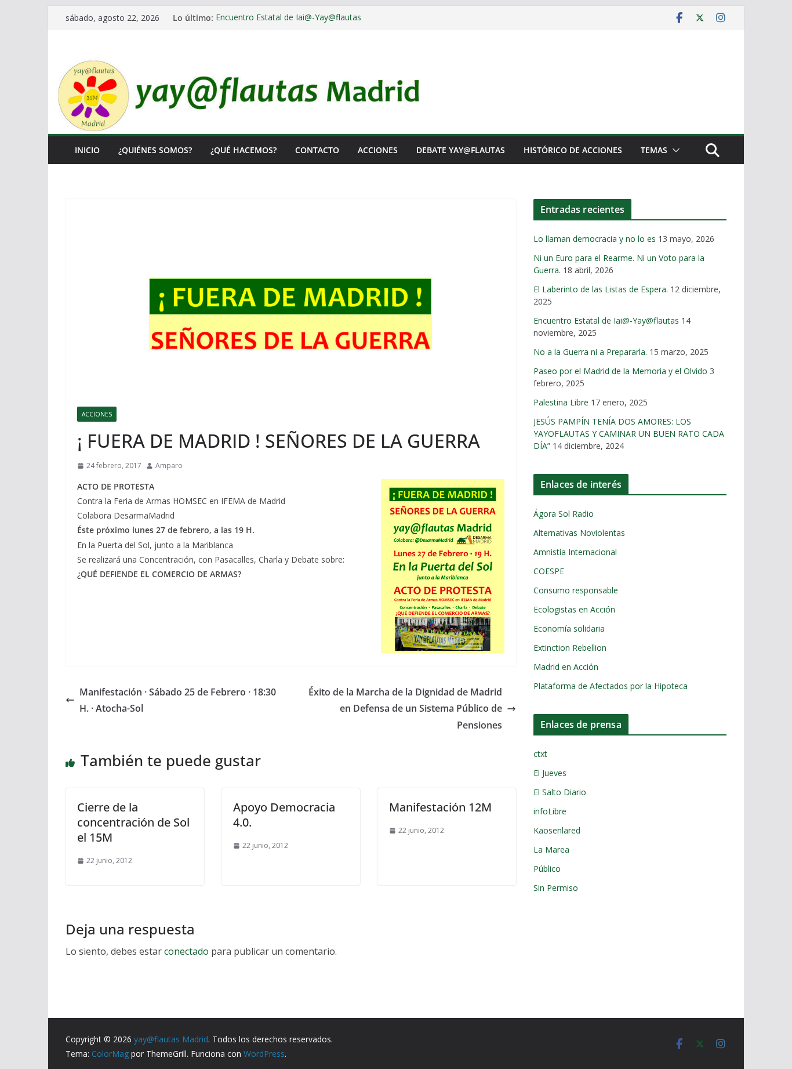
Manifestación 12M (440, 807)
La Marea (551, 849)
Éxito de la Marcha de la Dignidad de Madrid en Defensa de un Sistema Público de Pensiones (405, 709)
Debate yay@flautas (460, 149)
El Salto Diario (559, 792)
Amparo (169, 465)
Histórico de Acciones (573, 149)
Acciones (378, 149)
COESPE (548, 571)
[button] (673, 150)
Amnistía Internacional (575, 551)
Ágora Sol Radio (563, 513)
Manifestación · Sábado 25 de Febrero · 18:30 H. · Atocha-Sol (177, 700)
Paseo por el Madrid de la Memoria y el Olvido (620, 370)
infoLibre (549, 811)
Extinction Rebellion (569, 647)
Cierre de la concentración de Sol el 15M (133, 822)
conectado (186, 951)
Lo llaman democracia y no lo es (594, 238)
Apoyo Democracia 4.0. (284, 814)
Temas (654, 149)
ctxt (540, 753)
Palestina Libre (560, 402)
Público (547, 868)
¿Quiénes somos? (155, 149)
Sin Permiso (555, 887)
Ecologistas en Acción (574, 609)
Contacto (317, 149)
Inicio (87, 149)
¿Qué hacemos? (243, 149)
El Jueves (549, 772)
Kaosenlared (556, 830)
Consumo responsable (575, 590)
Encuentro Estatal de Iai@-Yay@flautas (288, 17)
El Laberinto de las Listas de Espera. (600, 289)
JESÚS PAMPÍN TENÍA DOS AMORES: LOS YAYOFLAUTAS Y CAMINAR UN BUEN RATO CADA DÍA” (628, 433)
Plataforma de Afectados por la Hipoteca (610, 685)
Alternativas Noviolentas (579, 532)
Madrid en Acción (565, 666)
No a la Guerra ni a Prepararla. (590, 351)
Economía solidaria (569, 628)
